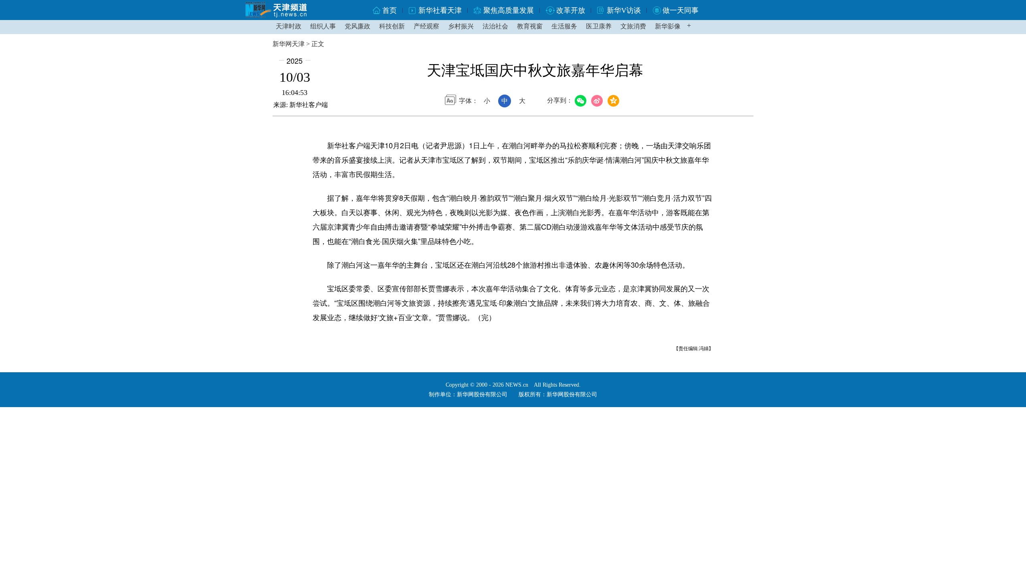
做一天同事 (680, 10)
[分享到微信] (582, 101)
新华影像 (668, 26)
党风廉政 (357, 26)
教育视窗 (530, 26)
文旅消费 (633, 26)
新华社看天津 (440, 10)
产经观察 (426, 26)
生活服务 (564, 26)
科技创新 (392, 26)
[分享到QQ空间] (615, 101)
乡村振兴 (461, 26)
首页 (389, 10)
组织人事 (323, 26)
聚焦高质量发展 (508, 10)
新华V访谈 (624, 10)
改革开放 (570, 10)
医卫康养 (599, 26)
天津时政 (288, 26)
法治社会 (495, 26)
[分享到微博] (598, 101)
